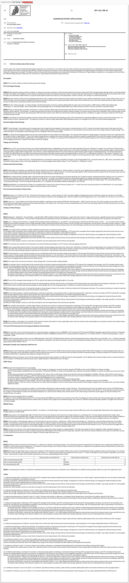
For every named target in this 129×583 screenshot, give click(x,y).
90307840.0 (20, 27)
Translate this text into (6, 2)
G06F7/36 (86, 23)
